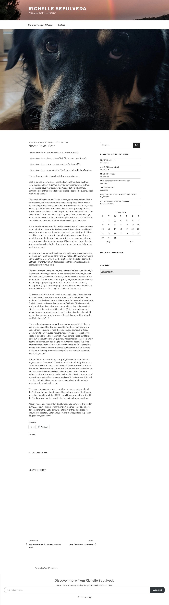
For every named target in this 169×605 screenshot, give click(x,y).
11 (121, 225)
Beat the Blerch (42, 259)
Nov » (132, 242)
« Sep (108, 242)
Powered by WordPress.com (46, 568)
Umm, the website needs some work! (114, 201)
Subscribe (157, 590)
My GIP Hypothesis (107, 160)
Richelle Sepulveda (58, 8)
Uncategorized (40, 453)
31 (115, 237)
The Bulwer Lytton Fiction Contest (75, 170)
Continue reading (84, 597)
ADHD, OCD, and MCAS (109, 167)
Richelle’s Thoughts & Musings (40, 25)
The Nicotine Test (107, 187)
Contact (61, 25)
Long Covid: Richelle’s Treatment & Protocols (118, 194)
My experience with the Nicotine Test (115, 181)
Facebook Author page (111, 252)
